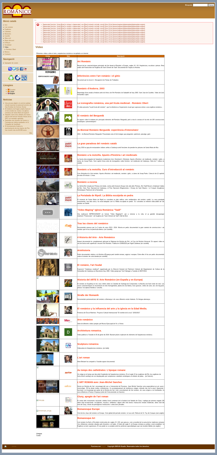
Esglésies (8, 29)
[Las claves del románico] (48, 231)
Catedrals (8, 31)
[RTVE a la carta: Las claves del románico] (68, 229)
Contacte (8, 54)
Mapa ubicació (9, 40)
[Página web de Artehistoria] (68, 256)
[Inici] (17, 10)
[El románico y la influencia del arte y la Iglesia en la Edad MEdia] (48, 316)
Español (12, 90)
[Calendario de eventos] (17, 70)
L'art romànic (9, 27)
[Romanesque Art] (48, 427)
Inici (6, 25)
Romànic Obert (11, 49)
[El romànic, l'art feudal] (48, 275)
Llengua (39, 433)
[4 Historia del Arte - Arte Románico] (48, 246)
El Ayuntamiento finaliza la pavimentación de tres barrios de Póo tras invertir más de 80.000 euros (17, 128)
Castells (7, 36)
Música (7, 52)
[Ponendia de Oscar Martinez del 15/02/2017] (68, 313)
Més (30, 133)
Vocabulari (8, 45)
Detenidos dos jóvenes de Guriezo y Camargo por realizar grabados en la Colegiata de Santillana (17, 122)
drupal (103, 446)
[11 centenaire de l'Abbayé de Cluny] (40, 400)
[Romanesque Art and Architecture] (44, 411)
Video (6, 47)
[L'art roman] (45, 365)
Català (11, 91)
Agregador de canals (11, 63)
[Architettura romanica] (48, 338)
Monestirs (8, 34)
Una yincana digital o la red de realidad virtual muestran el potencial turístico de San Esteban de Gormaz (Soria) (18, 105)
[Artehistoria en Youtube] (48, 257)
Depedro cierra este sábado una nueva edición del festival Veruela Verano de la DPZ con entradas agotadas (18, 116)
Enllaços (7, 42)
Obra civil (8, 38)
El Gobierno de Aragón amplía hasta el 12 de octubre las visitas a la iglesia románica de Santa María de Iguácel (17, 111)
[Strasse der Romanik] (48, 302)
